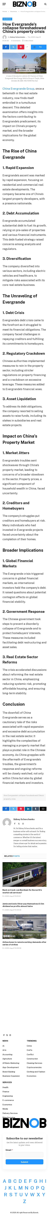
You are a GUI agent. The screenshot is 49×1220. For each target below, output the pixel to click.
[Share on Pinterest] (20, 47)
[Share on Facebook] (6, 47)
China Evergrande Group (18, 88)
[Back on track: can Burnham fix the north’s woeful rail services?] (24, 874)
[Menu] (4, 4)
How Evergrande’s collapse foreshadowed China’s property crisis (24, 797)
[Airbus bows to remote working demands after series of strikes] (24, 926)
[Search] (45, 4)
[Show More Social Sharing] (27, 47)
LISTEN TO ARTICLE (38, 47)
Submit (24, 1162)
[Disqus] (24, 989)
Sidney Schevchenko (17, 37)
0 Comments (15, 40)
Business (7, 19)
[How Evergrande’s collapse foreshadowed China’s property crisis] (24, 63)
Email (9, 1150)
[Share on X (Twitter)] (13, 47)
